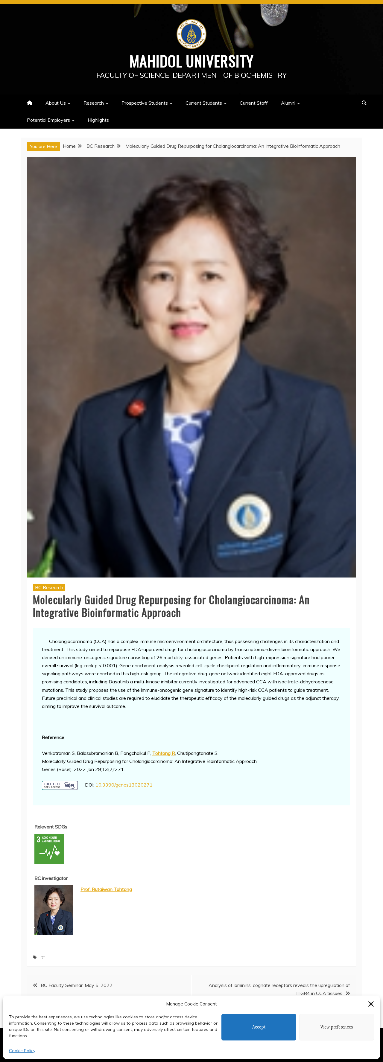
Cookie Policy (22, 1050)
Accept (259, 1027)
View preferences (336, 1027)
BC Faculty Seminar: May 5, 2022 (77, 985)
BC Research (49, 587)
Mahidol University (192, 60)
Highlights (98, 120)
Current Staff (254, 103)
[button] (371, 1004)
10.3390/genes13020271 (124, 785)
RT (42, 957)
